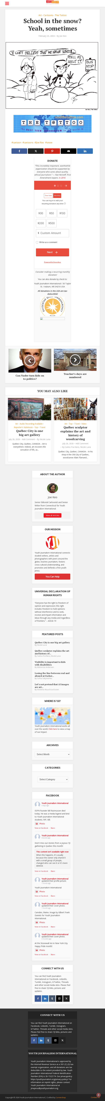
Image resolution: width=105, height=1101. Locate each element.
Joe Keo (62, 36)
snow (49, 142)
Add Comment (28, 439)
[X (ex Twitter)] (66, 998)
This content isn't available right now (52, 851)
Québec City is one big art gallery (29, 433)
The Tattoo (61, 15)
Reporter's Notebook (23, 427)
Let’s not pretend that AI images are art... (52, 685)
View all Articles (52, 515)
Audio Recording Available (31, 424)
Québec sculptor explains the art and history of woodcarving (75, 433)
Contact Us (95, 1097)
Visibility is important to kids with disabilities (50, 663)
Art (40, 15)
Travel (42, 427)
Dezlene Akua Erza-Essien (48, 689)
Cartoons (48, 15)
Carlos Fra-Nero (72, 447)
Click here (53, 729)
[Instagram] (59, 998)
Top (36, 427)
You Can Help (52, 576)
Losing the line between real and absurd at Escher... (52, 674)
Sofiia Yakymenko (44, 678)
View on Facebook (41, 828)
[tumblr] (52, 998)
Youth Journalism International (55, 803)
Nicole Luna (45, 439)
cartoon (17, 142)
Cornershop (61, 1097)
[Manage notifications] (98, 1095)
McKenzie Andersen (45, 667)
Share (53, 828)
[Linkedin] (45, 998)
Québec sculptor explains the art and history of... (52, 652)
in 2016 (62, 177)
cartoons (28, 142)
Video (83, 424)
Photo (42, 823)
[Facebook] (38, 998)
